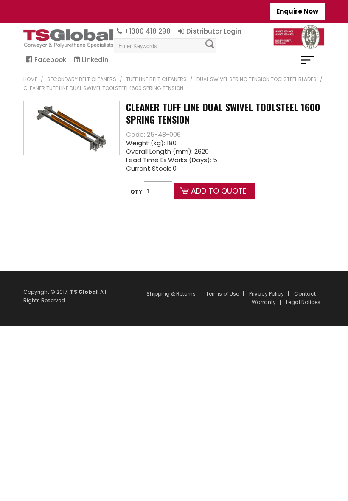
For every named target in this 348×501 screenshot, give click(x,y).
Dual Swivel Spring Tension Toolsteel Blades (256, 79)
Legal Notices (303, 302)
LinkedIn (95, 59)
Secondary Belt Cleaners (81, 79)
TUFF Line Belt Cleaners (156, 79)
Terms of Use (222, 293)
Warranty (264, 302)
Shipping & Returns (171, 293)
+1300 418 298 (147, 31)
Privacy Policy (266, 293)
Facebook (50, 59)
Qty (136, 191)
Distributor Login (213, 31)
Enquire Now (297, 11)
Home (30, 79)
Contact (305, 293)
